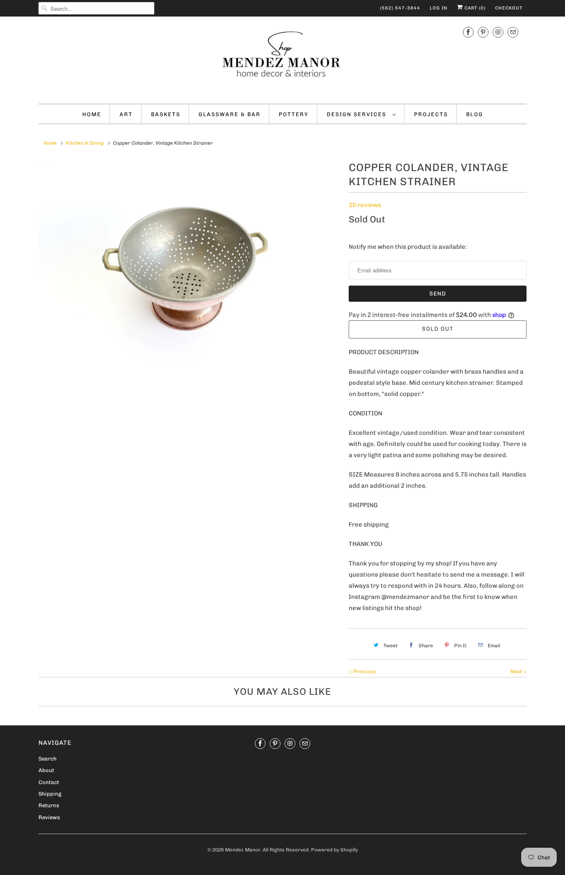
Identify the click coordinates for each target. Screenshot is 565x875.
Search (47, 759)
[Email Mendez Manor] (513, 32)
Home (91, 114)
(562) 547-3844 (400, 8)
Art (126, 114)
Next (516, 671)
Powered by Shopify (334, 850)
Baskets (165, 114)
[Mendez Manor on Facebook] (468, 32)
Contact (48, 782)
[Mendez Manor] (282, 59)
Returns (48, 805)
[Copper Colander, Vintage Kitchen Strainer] (189, 261)
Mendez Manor (242, 850)
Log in (439, 8)
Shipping (49, 794)
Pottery (294, 114)
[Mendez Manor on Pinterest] (483, 32)
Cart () (474, 8)
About (46, 770)
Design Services (357, 114)
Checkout (508, 8)
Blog (474, 114)
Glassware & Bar (230, 114)
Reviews (49, 817)
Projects (431, 114)
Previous (364, 671)
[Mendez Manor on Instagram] (498, 32)
